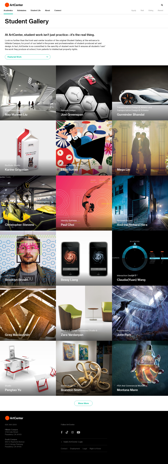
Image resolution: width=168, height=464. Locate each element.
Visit (142, 10)
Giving (150, 10)
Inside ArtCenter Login (73, 442)
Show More (83, 403)
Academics (8, 10)
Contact (64, 449)
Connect (57, 10)
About (47, 10)
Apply (133, 10)
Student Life (36, 10)
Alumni (160, 10)
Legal (85, 449)
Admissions (21, 10)
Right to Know (95, 449)
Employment (75, 449)
